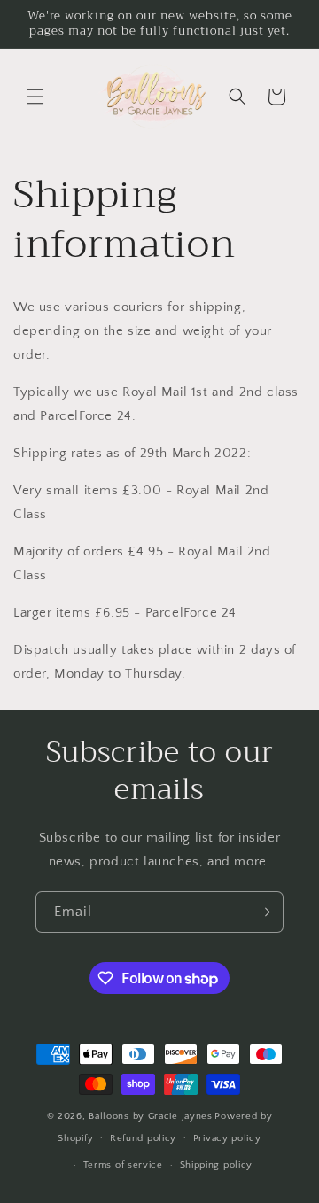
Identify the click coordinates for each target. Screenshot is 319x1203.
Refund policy (143, 1138)
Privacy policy (227, 1138)
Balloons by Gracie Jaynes (151, 1116)
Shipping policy (216, 1165)
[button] (35, 96)
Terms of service (123, 1165)
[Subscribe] (263, 912)
